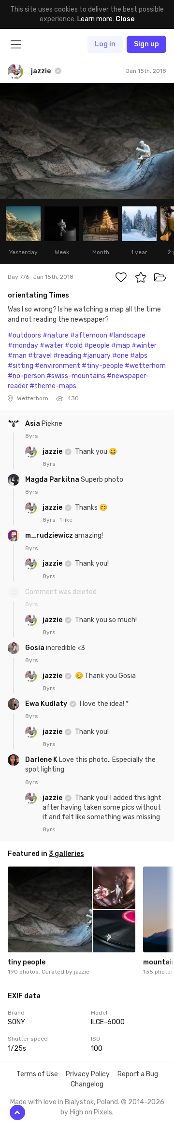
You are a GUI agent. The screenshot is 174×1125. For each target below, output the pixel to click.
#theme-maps (52, 386)
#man (17, 356)
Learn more (95, 19)
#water (51, 345)
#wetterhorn (145, 366)
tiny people (26, 962)
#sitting (20, 366)
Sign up (146, 44)
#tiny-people (102, 366)
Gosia (35, 648)
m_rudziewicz (49, 535)
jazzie (53, 451)
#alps (138, 356)
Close (125, 19)
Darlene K (42, 760)
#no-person (26, 376)
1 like (65, 519)
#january (97, 356)
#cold (74, 345)
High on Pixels (91, 1112)
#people (97, 345)
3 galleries (66, 854)
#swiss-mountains (75, 376)
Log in (105, 44)
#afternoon (88, 335)
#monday (23, 345)
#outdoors (24, 335)
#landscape (127, 335)
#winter (144, 345)
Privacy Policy (88, 1074)
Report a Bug (137, 1074)
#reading (67, 356)
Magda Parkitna (53, 479)
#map (120, 345)
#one (120, 356)
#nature (56, 335)
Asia (33, 424)
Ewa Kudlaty (47, 704)
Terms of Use (37, 1074)
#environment (57, 366)
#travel (40, 356)
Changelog (87, 1084)
